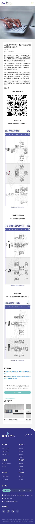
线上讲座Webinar (6, 463)
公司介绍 (21, 476)
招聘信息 (21, 479)
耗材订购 (21, 469)
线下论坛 (4, 466)
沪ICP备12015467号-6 (12, 519)
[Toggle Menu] (32, 3)
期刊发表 (21, 451)
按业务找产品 (5, 448)
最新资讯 (21, 454)
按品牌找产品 (5, 451)
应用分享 (21, 448)
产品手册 (21, 457)
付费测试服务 (5, 476)
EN (28, 435)
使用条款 (27, 519)
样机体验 (21, 463)
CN (32, 435)
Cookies (31, 521)
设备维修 (21, 466)
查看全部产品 (5, 454)
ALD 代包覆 (5, 479)
